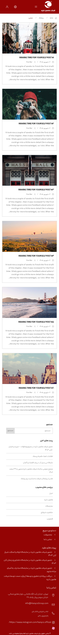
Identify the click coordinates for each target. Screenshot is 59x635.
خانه (52, 18)
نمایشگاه (49, 506)
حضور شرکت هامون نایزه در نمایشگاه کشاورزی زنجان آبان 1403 (30, 562)
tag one (34, 38)
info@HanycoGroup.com (36, 603)
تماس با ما (48, 539)
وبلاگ (41, 18)
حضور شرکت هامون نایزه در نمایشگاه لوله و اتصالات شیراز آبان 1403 (30, 554)
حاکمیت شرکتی (47, 512)
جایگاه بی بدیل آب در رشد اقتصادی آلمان (38, 462)
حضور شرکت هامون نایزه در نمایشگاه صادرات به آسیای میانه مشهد (31, 570)
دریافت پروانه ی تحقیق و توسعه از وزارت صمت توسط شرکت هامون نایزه (30, 578)
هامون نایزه (48, 499)
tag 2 (24, 38)
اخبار (51, 493)
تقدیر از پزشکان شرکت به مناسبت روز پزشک (37, 478)
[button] (36, 6)
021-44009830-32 (40, 612)
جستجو (10, 430)
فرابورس (50, 518)
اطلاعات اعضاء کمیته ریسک (43, 456)
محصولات (48, 534)
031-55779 (43, 616)
